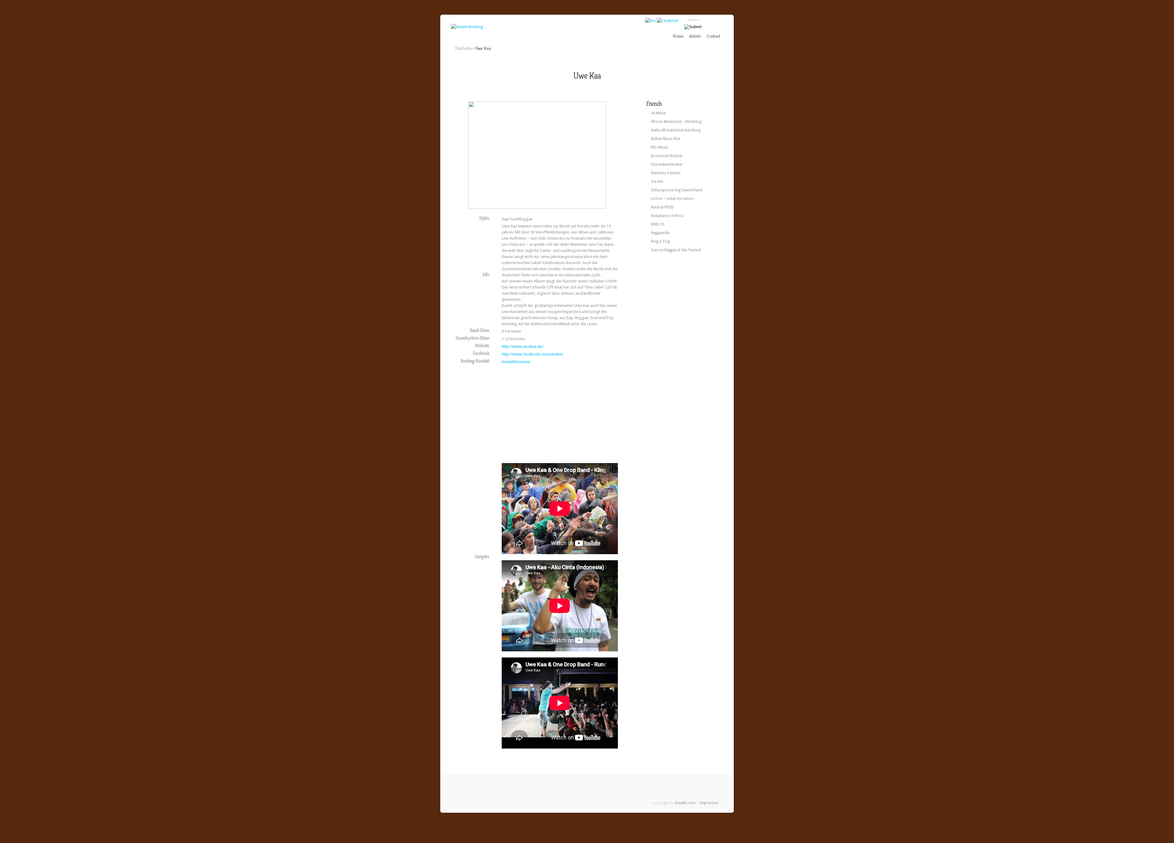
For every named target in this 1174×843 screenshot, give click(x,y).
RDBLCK (657, 224)
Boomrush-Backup (666, 156)
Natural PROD (662, 207)
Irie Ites (657, 181)
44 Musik (658, 113)
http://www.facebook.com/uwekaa (532, 354)
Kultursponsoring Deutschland (676, 190)
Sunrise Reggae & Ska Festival (676, 250)
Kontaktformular (516, 361)
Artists (695, 36)
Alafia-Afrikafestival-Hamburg (675, 130)
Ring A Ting (660, 241)
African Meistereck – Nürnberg (676, 122)
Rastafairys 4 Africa (667, 216)
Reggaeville (660, 233)
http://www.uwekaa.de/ (522, 346)
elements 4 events (666, 173)
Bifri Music (659, 147)
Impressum (709, 803)
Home (678, 36)
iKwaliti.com (685, 803)
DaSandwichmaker (666, 164)
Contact (713, 36)
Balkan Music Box (665, 139)
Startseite (463, 48)
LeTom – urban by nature (672, 199)
